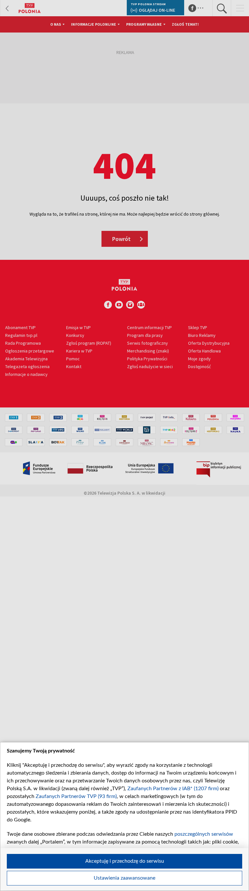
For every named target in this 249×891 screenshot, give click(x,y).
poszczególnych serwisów (203, 834)
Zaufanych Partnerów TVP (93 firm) (76, 796)
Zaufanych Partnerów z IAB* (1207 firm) (173, 788)
